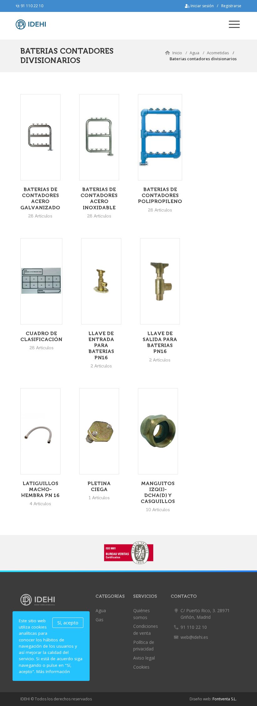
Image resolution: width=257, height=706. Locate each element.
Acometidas (218, 53)
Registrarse (231, 5)
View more (40, 137)
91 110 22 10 (32, 5)
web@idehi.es (194, 637)
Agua (194, 53)
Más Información (53, 671)
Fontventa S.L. (224, 699)
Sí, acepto (67, 622)
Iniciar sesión (202, 5)
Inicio (177, 53)
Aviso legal (144, 658)
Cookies (141, 667)
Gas (99, 620)
